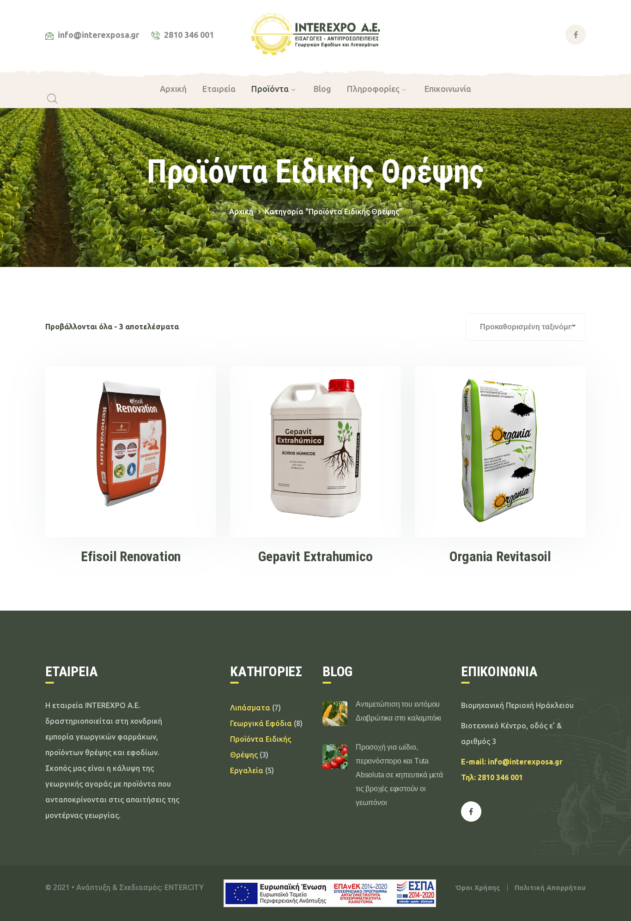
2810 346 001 (500, 777)
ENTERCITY (184, 887)
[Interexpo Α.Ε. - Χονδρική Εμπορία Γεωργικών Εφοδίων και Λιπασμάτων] (315, 34)
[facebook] (471, 811)
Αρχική (241, 211)
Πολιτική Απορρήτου (550, 887)
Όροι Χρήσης (477, 887)
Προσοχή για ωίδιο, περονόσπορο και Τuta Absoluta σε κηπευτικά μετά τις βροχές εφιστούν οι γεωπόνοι (399, 774)
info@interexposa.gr (525, 761)
